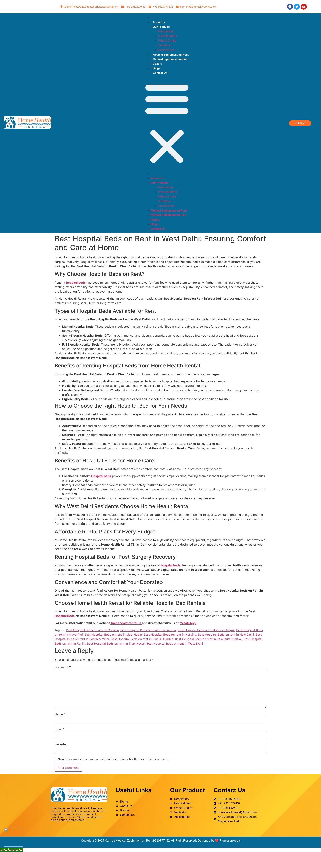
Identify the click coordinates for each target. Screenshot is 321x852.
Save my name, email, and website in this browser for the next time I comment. (113, 759)
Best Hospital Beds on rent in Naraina (170, 634)
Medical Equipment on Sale (170, 59)
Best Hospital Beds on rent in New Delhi (226, 634)
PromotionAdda (229, 840)
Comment (63, 667)
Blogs (156, 68)
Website (60, 744)
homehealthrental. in (126, 623)
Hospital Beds (167, 36)
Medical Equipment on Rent (171, 54)
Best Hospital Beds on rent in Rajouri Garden (142, 639)
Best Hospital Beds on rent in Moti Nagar (113, 634)
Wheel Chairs (167, 40)
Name (60, 714)
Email (60, 729)
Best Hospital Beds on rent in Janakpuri (148, 630)
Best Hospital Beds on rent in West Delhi (174, 643)
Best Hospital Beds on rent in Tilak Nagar (116, 643)
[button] (166, 123)
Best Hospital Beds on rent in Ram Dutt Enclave (208, 639)
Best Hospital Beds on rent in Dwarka (92, 630)
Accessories (166, 49)
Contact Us (160, 72)
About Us (159, 22)
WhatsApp (188, 623)
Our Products (161, 26)
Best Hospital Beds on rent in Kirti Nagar (206, 630)
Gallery (157, 63)
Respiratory (166, 31)
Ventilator (164, 45)
